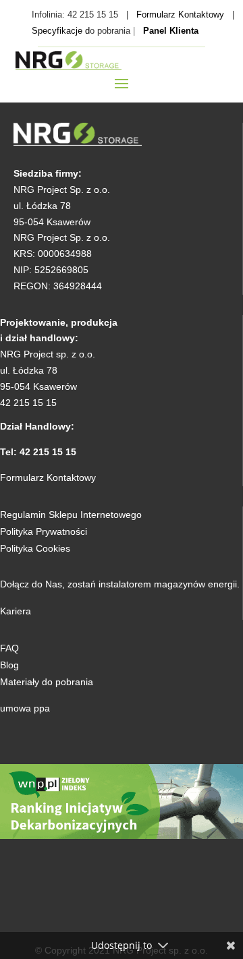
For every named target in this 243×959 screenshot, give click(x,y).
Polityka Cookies (35, 548)
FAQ (9, 648)
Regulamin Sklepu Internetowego (71, 514)
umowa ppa (25, 708)
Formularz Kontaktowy (180, 14)
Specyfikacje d (61, 31)
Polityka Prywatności (43, 531)
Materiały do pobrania (46, 681)
